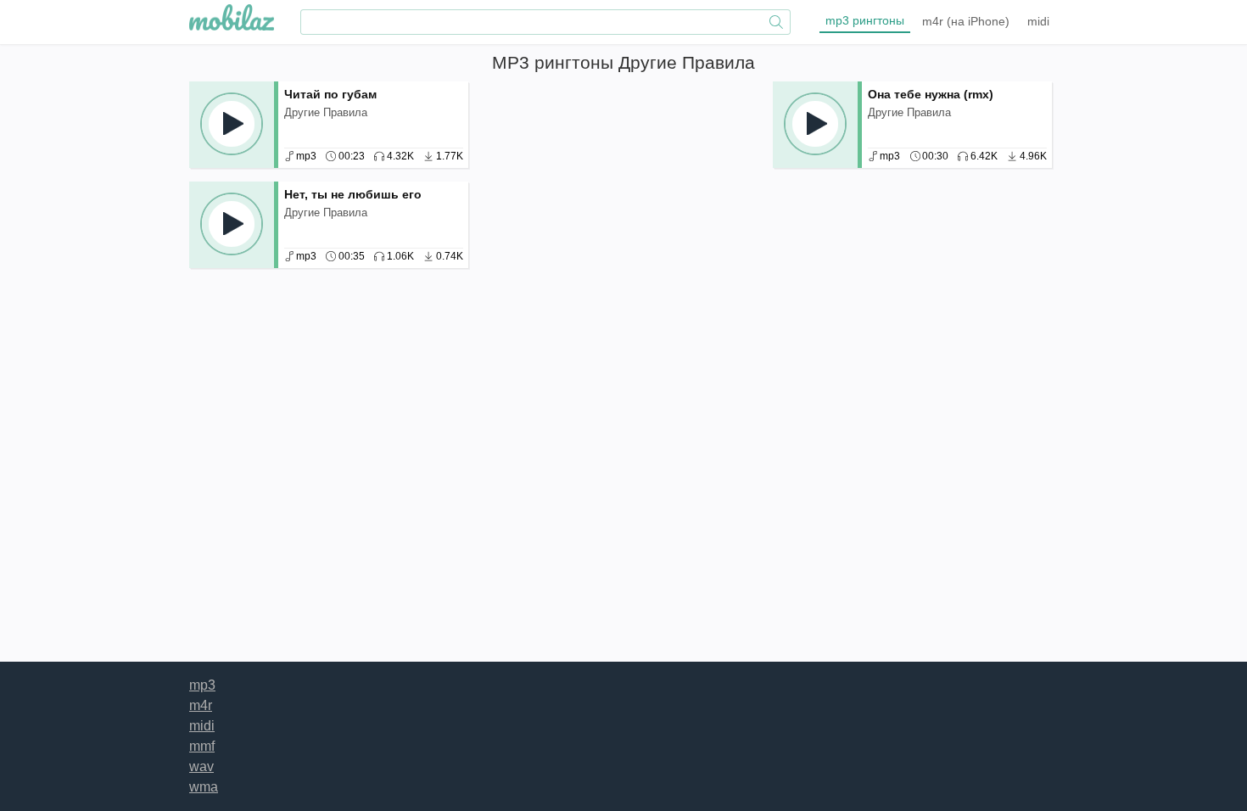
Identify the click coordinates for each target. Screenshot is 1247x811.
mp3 (864, 20)
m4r (965, 21)
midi (1038, 21)
